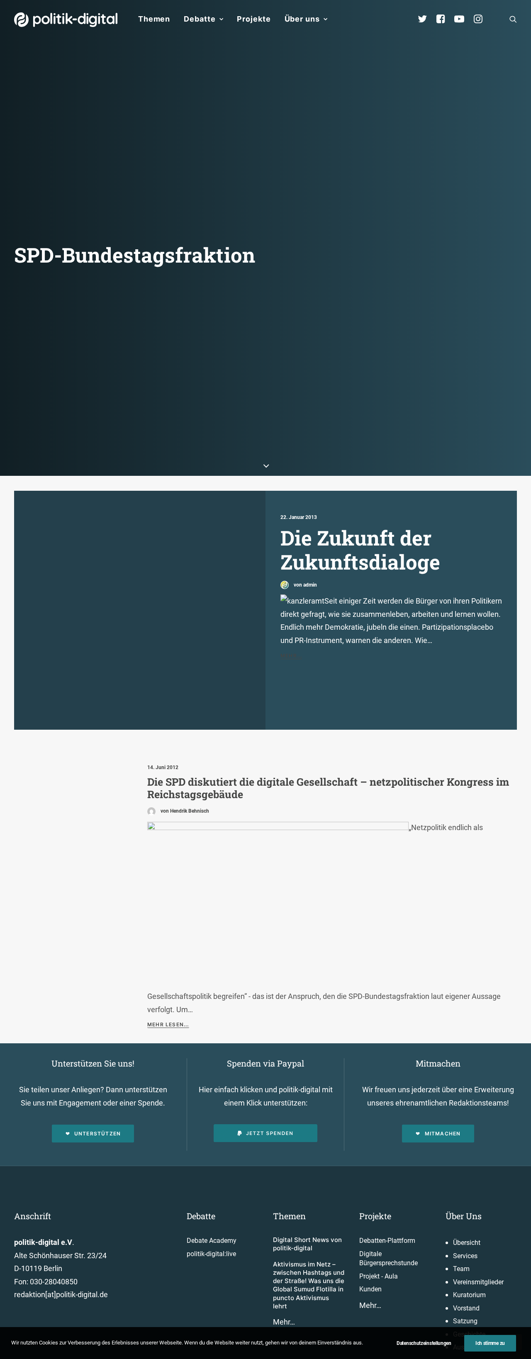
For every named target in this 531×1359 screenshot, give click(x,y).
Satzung (465, 1321)
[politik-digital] (65, 19)
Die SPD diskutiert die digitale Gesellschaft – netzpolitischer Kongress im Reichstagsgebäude (328, 788)
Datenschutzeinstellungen (424, 1343)
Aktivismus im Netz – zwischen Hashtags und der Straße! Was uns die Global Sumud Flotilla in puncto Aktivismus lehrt (308, 1285)
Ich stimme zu (490, 1343)
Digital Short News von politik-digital (307, 1244)
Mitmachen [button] (443, 1133)
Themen (154, 19)
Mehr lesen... (168, 1024)
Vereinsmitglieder (478, 1282)
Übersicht (466, 1243)
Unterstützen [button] (97, 1133)
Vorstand (466, 1308)
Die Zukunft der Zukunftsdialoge (360, 549)
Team (461, 1269)
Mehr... (291, 656)
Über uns (302, 19)
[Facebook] (444, 19)
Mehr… (284, 1322)
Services (465, 1256)
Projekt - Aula (378, 1276)
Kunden (370, 1289)
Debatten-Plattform (387, 1241)
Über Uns (464, 1215)
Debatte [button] (199, 19)
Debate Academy (211, 1241)
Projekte (253, 19)
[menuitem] (154, 19)
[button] (513, 19)
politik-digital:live (211, 1254)
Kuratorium (469, 1295)
